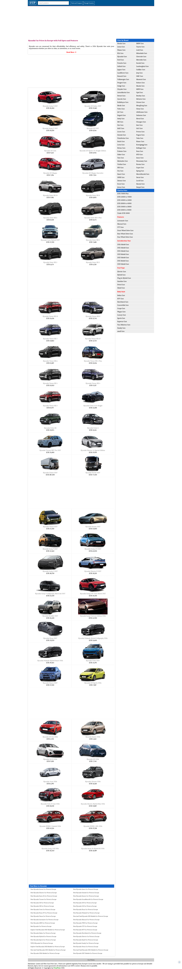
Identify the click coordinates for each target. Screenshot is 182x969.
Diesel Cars (121, 288)
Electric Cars (121, 272)
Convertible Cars (122, 305)
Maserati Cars (141, 79)
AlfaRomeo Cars (141, 112)
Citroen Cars (140, 102)
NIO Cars (120, 168)
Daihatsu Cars (141, 115)
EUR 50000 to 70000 (124, 197)
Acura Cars (121, 132)
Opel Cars (139, 92)
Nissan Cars (121, 50)
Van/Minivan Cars (123, 325)
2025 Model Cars (123, 248)
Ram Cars (139, 151)
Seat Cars (139, 125)
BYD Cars (139, 154)
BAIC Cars (120, 128)
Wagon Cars (121, 312)
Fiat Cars (120, 125)
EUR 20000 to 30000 (124, 207)
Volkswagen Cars (123, 79)
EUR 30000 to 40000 (124, 203)
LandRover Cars (122, 73)
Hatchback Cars (122, 302)
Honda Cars (121, 43)
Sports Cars (121, 318)
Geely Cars (120, 119)
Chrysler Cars (121, 89)
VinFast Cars (121, 164)
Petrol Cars (121, 285)
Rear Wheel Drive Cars (125, 234)
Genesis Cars (121, 135)
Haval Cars (140, 119)
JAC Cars (120, 112)
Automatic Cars (122, 221)
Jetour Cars (121, 187)
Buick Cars (121, 141)
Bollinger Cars (141, 148)
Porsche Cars (121, 63)
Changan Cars (141, 122)
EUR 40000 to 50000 (124, 200)
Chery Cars (140, 109)
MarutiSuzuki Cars (142, 174)
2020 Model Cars (123, 264)
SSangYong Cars (141, 106)
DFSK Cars (120, 177)
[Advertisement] (91, 22)
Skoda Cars (121, 106)
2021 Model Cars (123, 261)
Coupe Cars (121, 308)
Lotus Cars (120, 145)
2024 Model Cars (123, 251)
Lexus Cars (121, 47)
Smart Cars (121, 174)
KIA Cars (120, 53)
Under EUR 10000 (123, 213)
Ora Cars (120, 171)
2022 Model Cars (123, 258)
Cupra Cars (140, 168)
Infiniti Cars (121, 66)
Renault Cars (121, 76)
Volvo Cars (121, 109)
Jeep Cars (139, 73)
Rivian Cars (121, 148)
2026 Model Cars (123, 244)
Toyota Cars (140, 47)
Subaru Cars (140, 83)
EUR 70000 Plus (122, 194)
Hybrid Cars (121, 275)
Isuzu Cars (139, 158)
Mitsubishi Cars (141, 53)
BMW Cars (140, 43)
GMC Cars (139, 76)
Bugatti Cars (121, 115)
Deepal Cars (140, 187)
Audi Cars (139, 50)
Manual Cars (121, 224)
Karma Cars (140, 164)
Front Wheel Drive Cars (125, 230)
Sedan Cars (121, 295)
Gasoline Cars (121, 281)
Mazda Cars (140, 86)
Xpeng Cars (140, 171)
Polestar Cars (121, 151)
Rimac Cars (140, 141)
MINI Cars (139, 89)
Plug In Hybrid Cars (124, 278)
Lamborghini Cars (142, 66)
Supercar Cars (122, 321)
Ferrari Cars (121, 96)
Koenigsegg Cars (141, 145)
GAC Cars (139, 128)
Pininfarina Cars (123, 138)
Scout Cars (120, 184)
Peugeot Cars (121, 83)
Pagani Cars (140, 135)
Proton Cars (140, 132)
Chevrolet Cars (141, 57)
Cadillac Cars (140, 70)
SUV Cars (120, 299)
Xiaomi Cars (140, 184)
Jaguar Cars (121, 70)
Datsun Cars (121, 181)
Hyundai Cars (122, 57)
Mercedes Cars (141, 60)
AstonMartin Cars (123, 92)
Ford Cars (120, 60)
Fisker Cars (121, 154)
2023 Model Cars (123, 254)
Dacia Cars (140, 177)
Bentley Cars (140, 96)
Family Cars (121, 328)
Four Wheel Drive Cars (125, 237)
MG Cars (120, 122)
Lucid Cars (139, 181)
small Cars (120, 331)
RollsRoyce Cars (122, 102)
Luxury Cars (121, 315)
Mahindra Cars (122, 161)
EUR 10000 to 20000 (124, 210)
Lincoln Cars (121, 99)
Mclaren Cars (140, 99)
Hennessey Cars (141, 161)
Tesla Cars (139, 138)
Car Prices (91, 960)
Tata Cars (120, 158)
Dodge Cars (121, 86)
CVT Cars (120, 227)
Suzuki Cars (140, 63)
